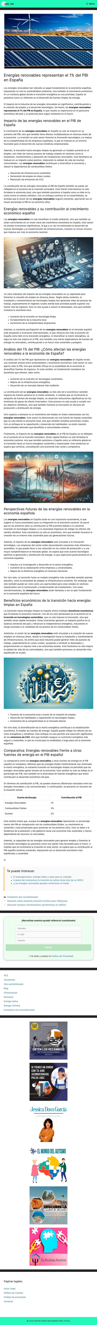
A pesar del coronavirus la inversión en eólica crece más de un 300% (48, 880)
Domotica (8, 997)
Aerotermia (9, 980)
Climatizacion (10, 992)
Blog (6, 988)
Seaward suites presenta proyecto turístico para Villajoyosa (37, 901)
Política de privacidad (15, 1297)
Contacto (8, 1301)
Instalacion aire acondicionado (22, 897)
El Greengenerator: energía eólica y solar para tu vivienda (42, 877)
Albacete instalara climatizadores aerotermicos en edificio (36, 905)
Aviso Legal (9, 1288)
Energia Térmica (12, 1005)
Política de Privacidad (62, 956)
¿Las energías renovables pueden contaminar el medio (41, 883)
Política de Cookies (13, 1293)
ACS (6, 975)
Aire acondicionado (13, 984)
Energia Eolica (11, 1001)
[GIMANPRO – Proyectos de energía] (7, 4)
